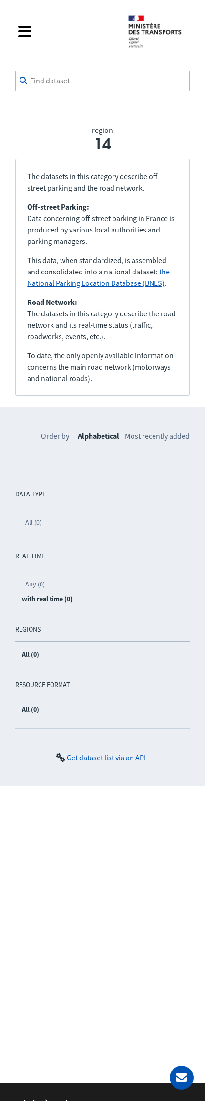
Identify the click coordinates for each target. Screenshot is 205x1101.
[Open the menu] (65, 31)
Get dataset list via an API (106, 757)
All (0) (33, 522)
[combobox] (102, 81)
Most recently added (157, 436)
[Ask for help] (182, 1078)
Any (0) (35, 584)
